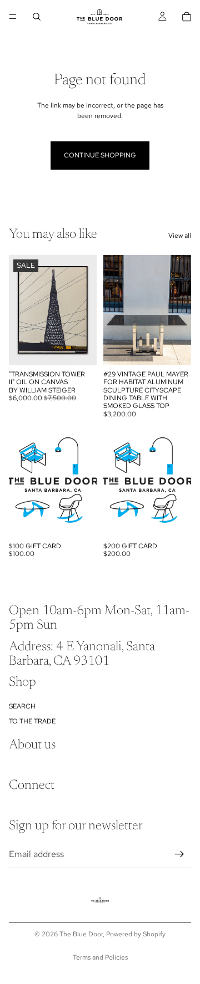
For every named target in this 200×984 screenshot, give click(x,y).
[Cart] (186, 16)
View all (179, 235)
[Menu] (13, 16)
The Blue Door (81, 934)
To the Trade (32, 721)
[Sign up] (179, 854)
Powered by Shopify (136, 934)
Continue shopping (100, 155)
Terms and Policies (100, 957)
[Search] (36, 16)
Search (22, 706)
